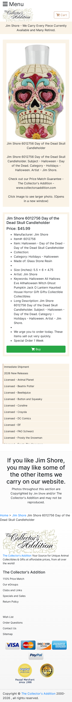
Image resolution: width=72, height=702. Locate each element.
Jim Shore (39, 493)
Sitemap (8, 634)
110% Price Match (13, 578)
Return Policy (11, 601)
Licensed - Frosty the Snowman (23, 437)
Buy (38, 349)
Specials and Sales (14, 595)
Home (4, 515)
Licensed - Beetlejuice (17, 392)
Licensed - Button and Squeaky (23, 399)
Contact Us (9, 628)
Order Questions (13, 622)
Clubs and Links (12, 590)
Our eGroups (10, 584)
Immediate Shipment (16, 366)
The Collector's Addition (17, 555)
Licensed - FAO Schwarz (19, 431)
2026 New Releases (16, 373)
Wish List (8, 616)
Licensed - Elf (12, 424)
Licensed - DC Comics (17, 418)
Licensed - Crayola (15, 411)
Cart (64, 15)
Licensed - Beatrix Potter (19, 386)
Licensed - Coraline (15, 405)
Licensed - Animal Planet (19, 379)
